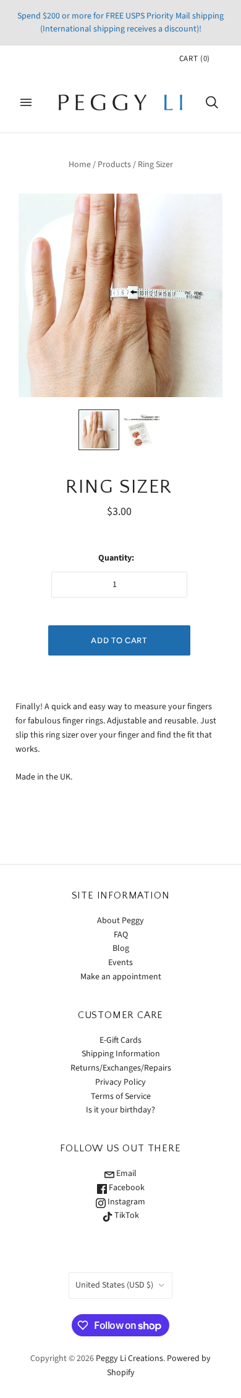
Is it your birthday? (120, 1110)
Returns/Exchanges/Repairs (120, 1068)
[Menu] (26, 102)
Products (114, 164)
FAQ (121, 935)
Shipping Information (121, 1054)
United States (114, 1285)
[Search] (211, 102)
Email (125, 1173)
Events (120, 962)
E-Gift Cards (120, 1040)
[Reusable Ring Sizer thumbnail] (142, 429)
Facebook (126, 1188)
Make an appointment (120, 977)
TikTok (125, 1215)
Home (80, 164)
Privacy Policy (120, 1082)
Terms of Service (121, 1096)
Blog (120, 948)
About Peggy (120, 921)
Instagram (125, 1202)
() (194, 58)
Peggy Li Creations (129, 1358)
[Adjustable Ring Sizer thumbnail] (98, 429)
